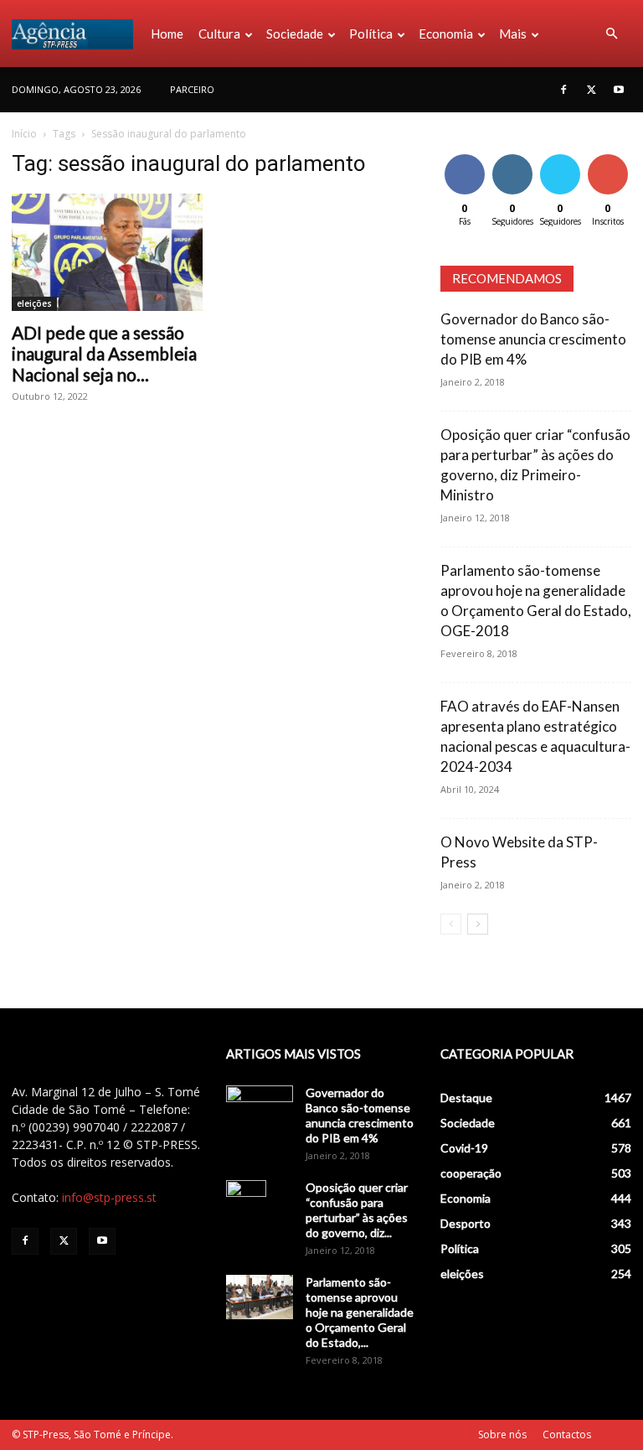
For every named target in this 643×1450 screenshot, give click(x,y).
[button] (611, 34)
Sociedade (294, 33)
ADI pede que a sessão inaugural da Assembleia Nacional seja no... (104, 353)
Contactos (567, 1434)
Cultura (219, 33)
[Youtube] (618, 89)
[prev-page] (450, 924)
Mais (513, 33)
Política (371, 33)
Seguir (512, 157)
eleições (34, 303)
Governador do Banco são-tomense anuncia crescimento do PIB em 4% (533, 339)
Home (167, 33)
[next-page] (477, 924)
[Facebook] (563, 89)
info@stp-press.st (109, 1197)
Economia (446, 33)
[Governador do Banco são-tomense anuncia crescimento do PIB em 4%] (259, 1108)
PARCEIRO (192, 89)
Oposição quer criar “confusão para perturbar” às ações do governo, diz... (357, 1210)
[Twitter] (591, 89)
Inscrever (609, 157)
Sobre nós (502, 1434)
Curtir (464, 157)
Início (24, 134)
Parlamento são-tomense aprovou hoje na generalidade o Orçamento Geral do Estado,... (360, 1312)
